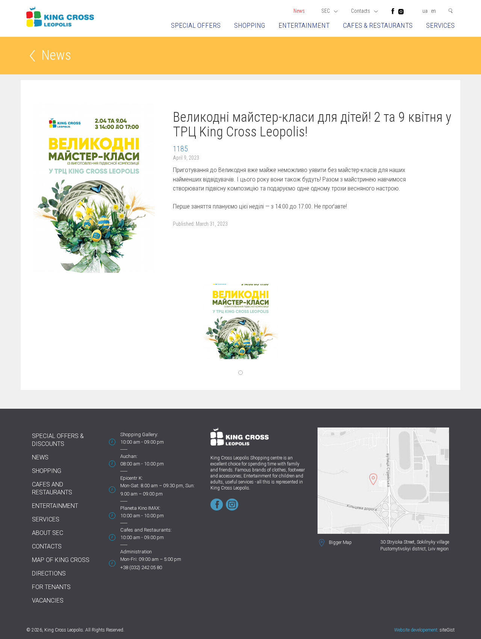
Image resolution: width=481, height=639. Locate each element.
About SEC (47, 532)
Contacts (47, 546)
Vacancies (48, 600)
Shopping (249, 25)
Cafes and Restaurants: (146, 530)
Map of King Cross (60, 559)
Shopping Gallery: (139, 434)
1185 (180, 148)
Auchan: (129, 456)
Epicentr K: (131, 478)
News (299, 11)
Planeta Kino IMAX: (140, 508)
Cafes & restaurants (378, 25)
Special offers (196, 25)
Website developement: (416, 630)
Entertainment (304, 25)
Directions (49, 573)
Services (440, 25)
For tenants (51, 587)
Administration (136, 551)
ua (425, 11)
